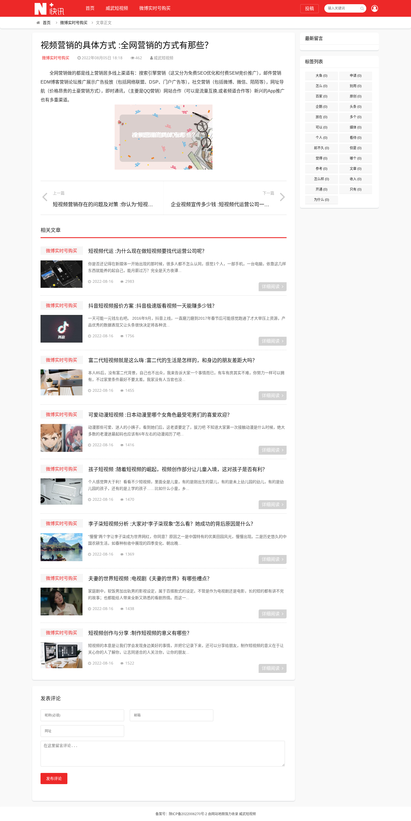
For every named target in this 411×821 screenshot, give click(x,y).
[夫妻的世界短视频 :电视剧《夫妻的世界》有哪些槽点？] (61, 602)
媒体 (356, 127)
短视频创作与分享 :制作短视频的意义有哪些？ (140, 633)
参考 (321, 169)
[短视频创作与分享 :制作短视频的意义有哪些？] (61, 656)
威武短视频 (117, 8)
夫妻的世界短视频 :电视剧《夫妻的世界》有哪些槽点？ (150, 579)
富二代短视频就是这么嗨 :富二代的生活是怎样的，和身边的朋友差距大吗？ (172, 360)
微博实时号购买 (155, 8)
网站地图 (218, 814)
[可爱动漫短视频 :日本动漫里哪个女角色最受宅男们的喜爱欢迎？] (61, 438)
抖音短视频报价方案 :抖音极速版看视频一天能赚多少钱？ (152, 306)
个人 (321, 138)
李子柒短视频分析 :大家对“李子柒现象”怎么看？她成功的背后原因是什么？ (172, 524)
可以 (321, 127)
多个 (356, 117)
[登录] (374, 9)
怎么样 (321, 179)
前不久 (321, 148)
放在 (321, 117)
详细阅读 (271, 286)
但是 (356, 148)
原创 (356, 96)
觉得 (321, 158)
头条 (356, 107)
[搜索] (362, 8)
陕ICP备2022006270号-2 (188, 814)
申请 (356, 76)
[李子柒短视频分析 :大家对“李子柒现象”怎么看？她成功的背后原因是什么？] (61, 547)
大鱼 (321, 76)
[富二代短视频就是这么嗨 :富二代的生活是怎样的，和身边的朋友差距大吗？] (61, 383)
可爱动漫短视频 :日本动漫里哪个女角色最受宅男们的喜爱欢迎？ (160, 415)
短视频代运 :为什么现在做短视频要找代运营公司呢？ (147, 251)
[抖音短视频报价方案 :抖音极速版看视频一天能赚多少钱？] (61, 329)
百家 (321, 96)
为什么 (321, 200)
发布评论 (54, 778)
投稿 (309, 8)
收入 (356, 179)
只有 (356, 189)
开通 (321, 189)
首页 (90, 8)
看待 (356, 138)
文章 (356, 169)
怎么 (321, 86)
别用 (356, 86)
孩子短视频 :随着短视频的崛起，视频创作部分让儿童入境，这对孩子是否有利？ (177, 469)
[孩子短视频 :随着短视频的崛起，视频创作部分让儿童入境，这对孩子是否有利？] (61, 492)
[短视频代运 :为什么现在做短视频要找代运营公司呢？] (61, 274)
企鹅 (321, 107)
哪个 (356, 158)
